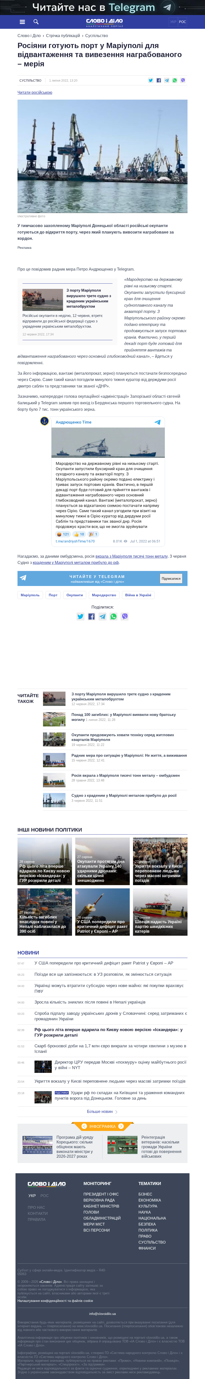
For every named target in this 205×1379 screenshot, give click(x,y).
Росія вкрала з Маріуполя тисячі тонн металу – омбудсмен (126, 777)
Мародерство (104, 595)
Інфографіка (103, 1126)
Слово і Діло (29, 36)
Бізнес (145, 1194)
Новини (28, 952)
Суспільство (96, 36)
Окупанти (74, 595)
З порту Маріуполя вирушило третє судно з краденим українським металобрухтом (88, 298)
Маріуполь (30, 595)
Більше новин (100, 1111)
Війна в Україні (138, 595)
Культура (147, 1206)
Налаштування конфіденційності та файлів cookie (55, 1301)
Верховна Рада (99, 1200)
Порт (53, 595)
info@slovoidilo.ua (102, 1314)
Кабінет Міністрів (101, 1206)
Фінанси (147, 1248)
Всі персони (97, 1230)
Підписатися (171, 578)
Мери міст (94, 1224)
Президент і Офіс (101, 1194)
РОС (182, 22)
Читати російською (35, 93)
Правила (37, 1219)
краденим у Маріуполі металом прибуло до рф (76, 562)
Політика (148, 1230)
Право (145, 1236)
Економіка (149, 1200)
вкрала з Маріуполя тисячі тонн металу (132, 556)
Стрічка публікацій (63, 36)
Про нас (36, 1207)
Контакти (38, 1213)
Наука (144, 1212)
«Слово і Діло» (50, 1282)
